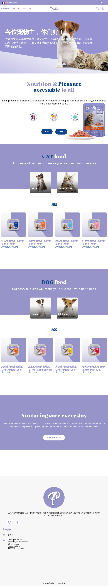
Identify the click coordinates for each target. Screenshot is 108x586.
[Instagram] (9, 522)
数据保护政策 (48, 583)
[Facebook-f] (17, 522)
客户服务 (7, 530)
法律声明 (61, 583)
